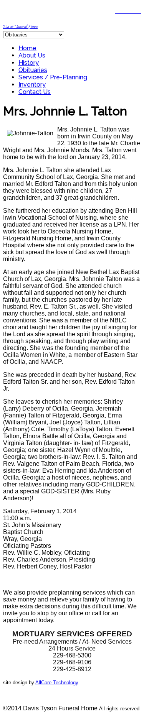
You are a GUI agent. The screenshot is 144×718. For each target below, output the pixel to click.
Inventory (32, 84)
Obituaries (32, 70)
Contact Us (34, 91)
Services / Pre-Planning (52, 77)
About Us (31, 55)
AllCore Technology (56, 682)
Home (27, 48)
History (28, 62)
